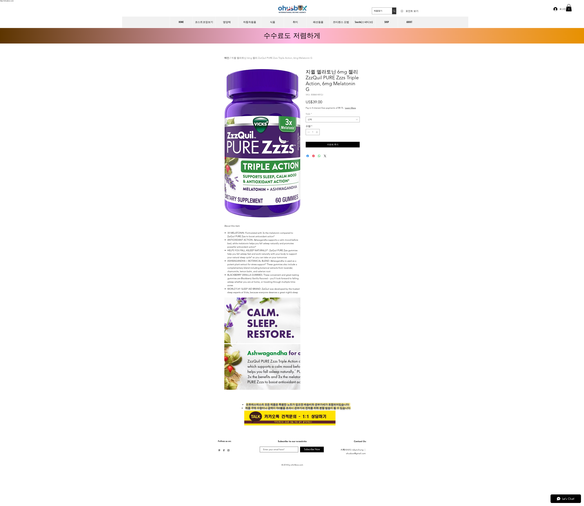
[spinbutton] (312, 135)
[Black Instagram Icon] (228, 450)
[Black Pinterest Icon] (219, 450)
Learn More (328, 111)
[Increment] (317, 135)
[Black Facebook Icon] (223, 450)
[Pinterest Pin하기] (313, 159)
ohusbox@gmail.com (356, 453)
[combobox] (333, 123)
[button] (569, 7)
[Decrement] (308, 135)
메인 (226, 57)
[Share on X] (325, 159)
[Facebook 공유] (307, 159)
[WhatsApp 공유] (319, 159)
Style (309, 116)
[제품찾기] (394, 11)
